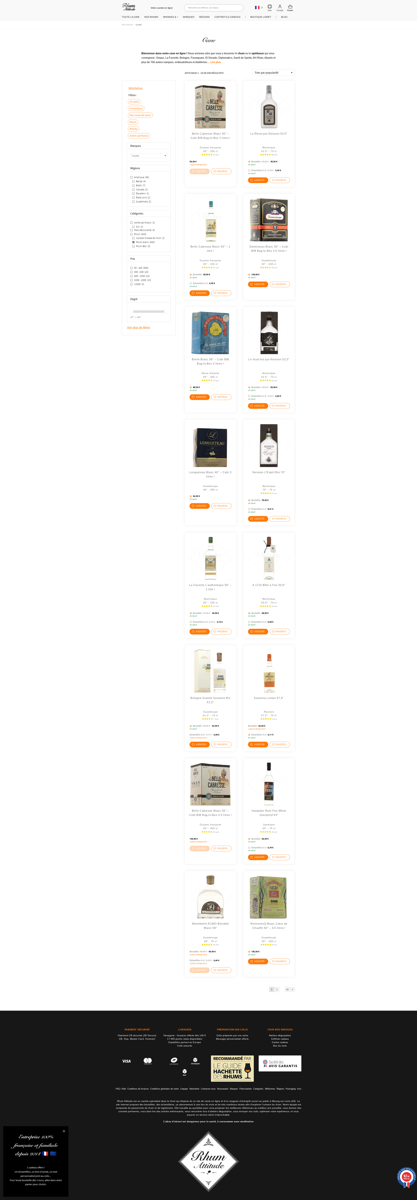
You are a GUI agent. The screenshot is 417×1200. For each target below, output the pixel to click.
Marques (234, 1089)
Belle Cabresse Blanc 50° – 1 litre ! (210, 248)
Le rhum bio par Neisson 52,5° (268, 359)
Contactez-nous (208, 1089)
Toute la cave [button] (130, 17)
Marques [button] (188, 17)
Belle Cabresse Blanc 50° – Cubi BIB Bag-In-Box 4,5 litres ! (210, 812)
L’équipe (184, 1089)
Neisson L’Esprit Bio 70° (268, 472)
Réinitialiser (136, 88)
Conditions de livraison (138, 1089)
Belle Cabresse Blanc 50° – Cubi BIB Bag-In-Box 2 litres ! (210, 135)
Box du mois (280, 1045)
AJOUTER (259, 180)
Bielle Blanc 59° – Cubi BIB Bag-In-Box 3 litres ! (210, 361)
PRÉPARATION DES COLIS (232, 1029)
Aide (270, 10)
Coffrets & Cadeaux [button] (227, 17)
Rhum (133, 122)
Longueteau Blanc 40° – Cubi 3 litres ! (210, 474)
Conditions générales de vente (164, 1089)
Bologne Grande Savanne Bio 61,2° (210, 700)
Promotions (136, 108)
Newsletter (194, 1089)
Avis (299, 1089)
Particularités (245, 1089)
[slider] (131, 311)
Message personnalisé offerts (232, 1039)
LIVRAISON (184, 1029)
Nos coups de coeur (140, 115)
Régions (280, 1089)
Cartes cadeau (280, 1042)
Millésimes (270, 1089)
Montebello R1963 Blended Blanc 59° (210, 925)
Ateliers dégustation (280, 1035)
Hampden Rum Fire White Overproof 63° (269, 812)
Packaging (291, 1089)
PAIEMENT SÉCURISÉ (137, 1029)
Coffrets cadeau (280, 1039)
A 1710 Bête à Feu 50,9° (268, 585)
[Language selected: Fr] (258, 7)
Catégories (258, 1089)
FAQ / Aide (121, 1089)
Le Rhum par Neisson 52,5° (268, 133)
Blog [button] (284, 17)
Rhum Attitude (128, 8)
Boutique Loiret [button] (260, 17)
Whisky (133, 128)
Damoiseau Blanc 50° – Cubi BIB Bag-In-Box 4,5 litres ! (269, 248)
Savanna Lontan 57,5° (269, 698)
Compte (279, 10)
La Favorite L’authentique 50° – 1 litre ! (210, 587)
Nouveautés (222, 1089)
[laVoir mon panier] (290, 8)
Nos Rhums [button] (151, 17)
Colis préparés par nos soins (232, 1035)
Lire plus (215, 62)
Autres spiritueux (139, 135)
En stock (134, 101)
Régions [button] (204, 17)
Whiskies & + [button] (170, 17)
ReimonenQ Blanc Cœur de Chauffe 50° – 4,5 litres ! (269, 925)
